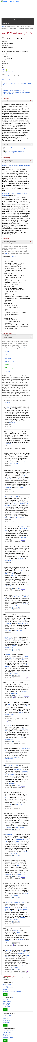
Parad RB (21, 953)
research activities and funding (20, 92)
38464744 (25, 851)
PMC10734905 (14, 895)
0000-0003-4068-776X (7, 72)
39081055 (21, 712)
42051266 (22, 461)
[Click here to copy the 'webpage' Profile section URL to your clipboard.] (30, 144)
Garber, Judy (6, 1022)
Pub (18, 718)
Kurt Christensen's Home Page (17, 148)
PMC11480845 (14, 673)
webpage (12, 90)
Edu (14, 718)
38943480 (20, 737)
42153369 (8, 444)
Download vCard (6, 76)
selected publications (9, 94)
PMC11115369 (20, 827)
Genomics (5, 989)
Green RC (20, 479)
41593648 (8, 487)
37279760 (24, 965)
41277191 (23, 537)
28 (18, 969)
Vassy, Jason (6, 1003)
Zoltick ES (24, 526)
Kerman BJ (26, 907)
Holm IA (26, 479)
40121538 (8, 586)
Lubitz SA (25, 909)
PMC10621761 (9, 941)
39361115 (14, 646)
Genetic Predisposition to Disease (12, 991)
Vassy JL (8, 497)
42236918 (12, 422)
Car (11, 787)
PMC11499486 (9, 647)
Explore (5, 994)
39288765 (24, 672)
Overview (6, 98)
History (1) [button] (6, 23)
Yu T (24, 950)
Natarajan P (16, 503)
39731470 (25, 604)
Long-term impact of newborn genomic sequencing (16, 165)
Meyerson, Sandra (8, 1037)
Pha (15, 697)
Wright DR (8, 639)
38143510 (25, 893)
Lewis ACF (19, 909)
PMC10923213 (14, 853)
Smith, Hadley (6, 1006)
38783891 (8, 827)
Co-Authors (13, 83)
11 (18, 943)
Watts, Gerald (6, 1020)
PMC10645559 (14, 919)
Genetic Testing (7, 984)
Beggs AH (17, 597)
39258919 (24, 691)
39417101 (8, 630)
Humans (23, 448)
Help (25, 20)
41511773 (8, 517)
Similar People (22, 83)
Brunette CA (14, 497)
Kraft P (7, 909)
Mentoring (6, 158)
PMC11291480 (20, 874)
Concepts (5, 83)
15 (18, 675)
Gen (11, 426)
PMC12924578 (20, 487)
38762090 (12, 783)
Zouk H (12, 658)
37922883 (22, 918)
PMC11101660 (9, 759)
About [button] (16, 20)
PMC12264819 (14, 605)
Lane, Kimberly (7, 1032)
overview (5, 90)
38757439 (8, 804)
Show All (7, 402)
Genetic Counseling (8, 987)
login (6, 253)
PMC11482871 (20, 630)
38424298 (8, 874)
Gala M (26, 906)
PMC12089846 (9, 560)
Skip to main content (7, 2)
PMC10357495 (14, 967)
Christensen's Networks (8, 80)
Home (6, 20)
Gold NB (23, 475)
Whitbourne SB (24, 503)
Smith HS (8, 407)
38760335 (16, 757)
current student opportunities (9, 161)
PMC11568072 (20, 804)
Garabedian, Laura (8, 1036)
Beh (11, 718)
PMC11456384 (9, 739)
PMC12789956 (20, 517)
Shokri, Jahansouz (8, 1030)
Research (6, 238)
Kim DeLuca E (9, 637)
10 (18, 829)
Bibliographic (7, 333)
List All (14, 256)
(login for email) (14, 76)
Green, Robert (6, 1000)
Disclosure (5, 986)
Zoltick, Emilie (7, 1001)
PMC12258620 (9, 714)
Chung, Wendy (7, 1015)
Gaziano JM (8, 505)
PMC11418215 (14, 693)
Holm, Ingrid (6, 1005)
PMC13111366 (14, 463)
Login (3, 26)
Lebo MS (21, 902)
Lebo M (26, 656)
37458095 (21, 939)
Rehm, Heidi (6, 1018)
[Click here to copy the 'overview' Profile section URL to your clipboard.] (30, 101)
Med (11, 521)
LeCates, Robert (7, 1034)
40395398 (20, 558)
